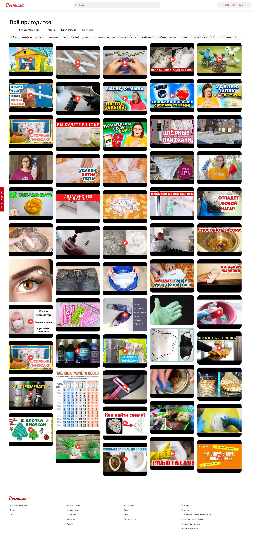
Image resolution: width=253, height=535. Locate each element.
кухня (65, 37)
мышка (207, 37)
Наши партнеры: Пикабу (193, 519)
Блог (12, 515)
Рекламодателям (189, 528)
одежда (39, 37)
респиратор (88, 37)
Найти (148, 5)
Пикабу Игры (130, 519)
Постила (15, 5)
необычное (146, 37)
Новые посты (73, 505)
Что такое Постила (19, 505)
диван (217, 37)
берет (15, 37)
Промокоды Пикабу (190, 524)
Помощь (185, 505)
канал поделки (119, 37)
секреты (173, 37)
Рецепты (71, 519)
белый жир (27, 37)
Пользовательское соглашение (196, 515)
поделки (195, 37)
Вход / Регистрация (234, 5)
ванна (184, 37)
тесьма (228, 37)
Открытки (72, 515)
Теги (126, 515)
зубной (76, 37)
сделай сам (161, 37)
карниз (134, 37)
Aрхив (70, 524)
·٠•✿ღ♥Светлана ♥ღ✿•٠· (29, 30)
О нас (12, 510)
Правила (185, 510)
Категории (129, 505)
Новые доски (73, 510)
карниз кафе (53, 37)
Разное (51, 30)
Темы (126, 510)
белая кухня (103, 37)
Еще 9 (237, 37)
